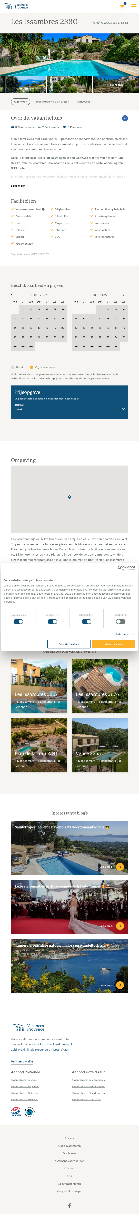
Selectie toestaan (69, 644)
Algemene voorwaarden (69, 1161)
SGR (69, 1176)
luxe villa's (38, 1044)
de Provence (39, 1050)
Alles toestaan (113, 644)
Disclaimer (69, 1153)
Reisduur (19, 405)
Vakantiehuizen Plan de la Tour (88, 1093)
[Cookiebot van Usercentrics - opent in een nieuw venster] (120, 567)
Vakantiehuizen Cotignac (24, 1093)
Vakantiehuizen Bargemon (25, 1086)
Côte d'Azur (60, 1050)
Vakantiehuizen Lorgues (24, 1079)
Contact (69, 1168)
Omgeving (83, 101)
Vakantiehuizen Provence (24, 1099)
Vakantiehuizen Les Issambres (88, 1079)
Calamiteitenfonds (69, 1183)
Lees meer (18, 185)
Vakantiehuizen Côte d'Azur (86, 1099)
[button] (69, 497)
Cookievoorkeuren (69, 1146)
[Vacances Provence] (44, 1028)
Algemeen (20, 101)
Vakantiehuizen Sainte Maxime (88, 1086)
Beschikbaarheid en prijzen (52, 101)
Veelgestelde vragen (69, 1191)
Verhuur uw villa (22, 1061)
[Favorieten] (122, 6)
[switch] (52, 621)
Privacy (69, 1138)
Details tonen (120, 633)
